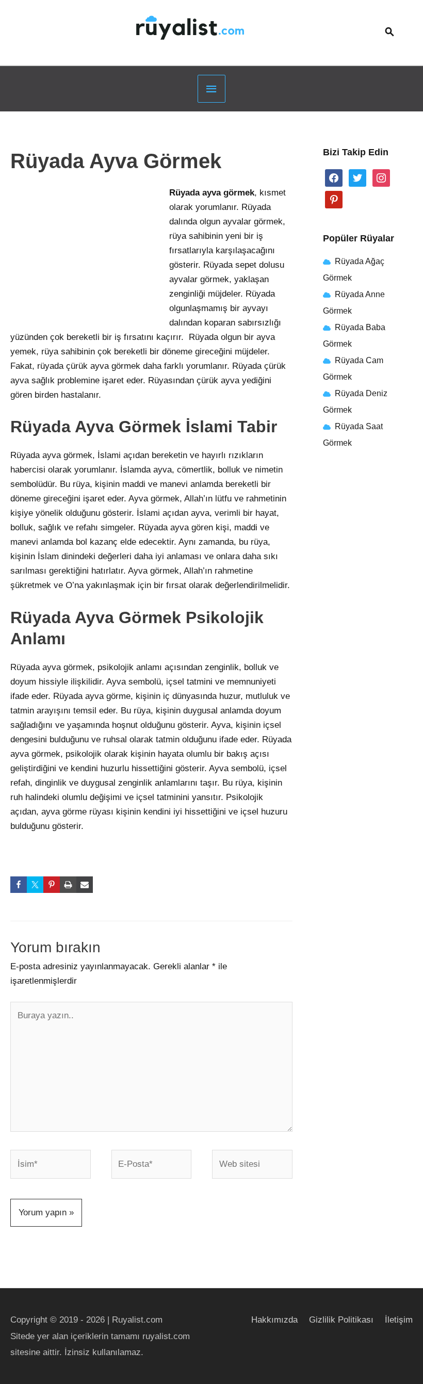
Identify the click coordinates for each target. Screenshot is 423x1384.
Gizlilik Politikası (341, 1320)
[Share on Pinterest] (51, 884)
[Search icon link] (389, 32)
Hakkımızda (274, 1320)
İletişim (399, 1320)
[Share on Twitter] (35, 884)
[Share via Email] (84, 884)
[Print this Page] (68, 884)
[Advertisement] (87, 254)
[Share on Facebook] (18, 884)
